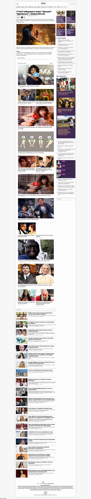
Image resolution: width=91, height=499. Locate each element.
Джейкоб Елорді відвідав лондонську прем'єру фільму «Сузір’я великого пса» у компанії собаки (41, 399)
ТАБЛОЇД (22, 7)
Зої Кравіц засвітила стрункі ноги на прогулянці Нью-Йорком (41, 322)
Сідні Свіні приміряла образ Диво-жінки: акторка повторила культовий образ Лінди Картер (41, 425)
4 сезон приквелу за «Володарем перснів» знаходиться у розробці (71, 31)
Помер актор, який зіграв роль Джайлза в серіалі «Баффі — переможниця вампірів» (61, 32)
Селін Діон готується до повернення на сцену (40, 432)
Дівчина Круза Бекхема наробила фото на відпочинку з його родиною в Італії (68, 171)
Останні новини (61, 38)
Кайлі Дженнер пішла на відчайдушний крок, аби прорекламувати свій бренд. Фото (41, 471)
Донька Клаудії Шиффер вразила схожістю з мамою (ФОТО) (40, 389)
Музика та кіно (31, 7)
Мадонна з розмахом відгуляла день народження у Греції (41, 440)
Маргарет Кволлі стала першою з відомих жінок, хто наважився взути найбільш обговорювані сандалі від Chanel (41, 355)
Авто (46, 7)
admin (34, 341)
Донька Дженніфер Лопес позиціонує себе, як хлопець (67, 166)
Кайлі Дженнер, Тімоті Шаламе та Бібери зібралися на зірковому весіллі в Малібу (39, 455)
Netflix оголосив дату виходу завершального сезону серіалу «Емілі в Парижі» (40, 313)
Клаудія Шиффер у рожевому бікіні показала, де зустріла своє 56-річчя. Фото (41, 363)
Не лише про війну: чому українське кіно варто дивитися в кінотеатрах (41, 339)
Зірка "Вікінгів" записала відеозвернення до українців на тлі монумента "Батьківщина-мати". (41, 417)
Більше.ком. (21, 22)
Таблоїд (41, 326)
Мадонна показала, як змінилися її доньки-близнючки (40, 380)
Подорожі (43, 7)
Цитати (62, 7)
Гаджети (38, 7)
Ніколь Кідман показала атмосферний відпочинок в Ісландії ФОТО (38, 447)
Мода (35, 7)
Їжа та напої (50, 7)
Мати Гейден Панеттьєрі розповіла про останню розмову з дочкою (41, 346)
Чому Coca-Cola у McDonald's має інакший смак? (65, 93)
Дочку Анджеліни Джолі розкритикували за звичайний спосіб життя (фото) (68, 162)
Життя (55, 7)
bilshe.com (44, 483)
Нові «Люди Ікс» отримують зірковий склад (40, 408)
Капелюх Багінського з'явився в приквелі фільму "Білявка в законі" (71, 19)
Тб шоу (26, 7)
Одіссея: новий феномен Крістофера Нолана (40, 370)
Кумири (58, 7)
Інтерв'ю (65, 7)
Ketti (34, 316)
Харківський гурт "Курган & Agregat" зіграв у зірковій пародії (65, 111)
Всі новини (18, 7)
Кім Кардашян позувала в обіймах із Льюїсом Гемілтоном (40, 462)
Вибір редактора (61, 76)
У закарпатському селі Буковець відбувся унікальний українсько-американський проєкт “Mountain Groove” (64, 131)
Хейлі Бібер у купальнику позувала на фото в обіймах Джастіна (40, 330)
